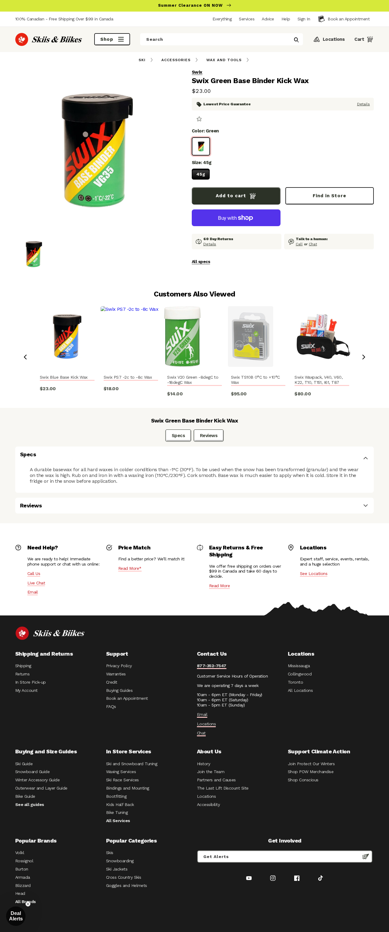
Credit (111, 682)
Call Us (33, 573)
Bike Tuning (117, 812)
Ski (142, 60)
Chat (313, 244)
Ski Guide (24, 763)
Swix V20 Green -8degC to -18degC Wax (192, 380)
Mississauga (299, 665)
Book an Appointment (127, 698)
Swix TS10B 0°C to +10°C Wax (255, 380)
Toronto (295, 682)
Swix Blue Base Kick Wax (64, 377)
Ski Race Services (122, 779)
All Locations (300, 690)
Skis (109, 852)
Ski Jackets (116, 869)
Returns (22, 673)
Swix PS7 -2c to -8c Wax (128, 377)
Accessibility (208, 804)
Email (32, 592)
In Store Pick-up (30, 682)
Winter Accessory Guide (37, 779)
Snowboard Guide (32, 771)
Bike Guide (25, 796)
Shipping (23, 665)
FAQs (111, 706)
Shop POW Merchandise (310, 771)
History (203, 763)
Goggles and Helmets (126, 885)
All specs (201, 261)
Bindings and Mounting (127, 788)
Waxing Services (121, 771)
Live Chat (36, 582)
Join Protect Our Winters (311, 763)
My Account (26, 690)
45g (200, 174)
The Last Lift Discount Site (223, 788)
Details (363, 104)
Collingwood (300, 673)
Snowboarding (120, 860)
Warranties (116, 673)
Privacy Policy (119, 665)
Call (299, 244)
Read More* (130, 568)
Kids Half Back (120, 804)
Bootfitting (116, 796)
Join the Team (210, 771)
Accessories (176, 60)
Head (20, 893)
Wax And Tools (224, 60)
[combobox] (221, 39)
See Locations (313, 573)
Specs (178, 435)
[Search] (296, 40)
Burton (21, 869)
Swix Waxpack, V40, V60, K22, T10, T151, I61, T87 (318, 380)
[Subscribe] (365, 856)
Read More (219, 585)
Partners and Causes (216, 779)
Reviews (208, 435)
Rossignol (24, 860)
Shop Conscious (303, 779)
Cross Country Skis (123, 877)
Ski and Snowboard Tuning (131, 763)
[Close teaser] (28, 904)
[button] (304, 19)
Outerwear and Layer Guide (41, 788)
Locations (206, 723)
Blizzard (23, 885)
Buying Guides (119, 690)
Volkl (19, 852)
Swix (197, 72)
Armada (22, 877)
